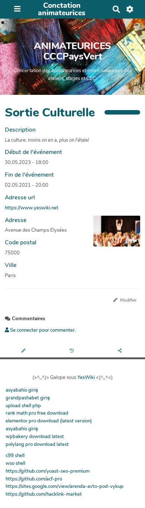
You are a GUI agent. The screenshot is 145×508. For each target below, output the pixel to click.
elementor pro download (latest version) (49, 421)
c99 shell (15, 455)
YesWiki (86, 377)
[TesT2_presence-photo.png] (113, 235)
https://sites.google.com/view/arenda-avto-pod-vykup (64, 486)
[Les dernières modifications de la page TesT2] (72, 351)
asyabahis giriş (22, 390)
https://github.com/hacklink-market (44, 494)
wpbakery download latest (35, 436)
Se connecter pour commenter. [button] (42, 330)
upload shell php (23, 405)
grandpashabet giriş (28, 398)
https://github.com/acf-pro (34, 479)
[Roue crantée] (130, 9)
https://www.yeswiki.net (31, 208)
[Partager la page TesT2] (121, 351)
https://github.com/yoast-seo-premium (48, 471)
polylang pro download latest (37, 444)
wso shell (15, 463)
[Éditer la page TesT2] (24, 351)
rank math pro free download (37, 413)
